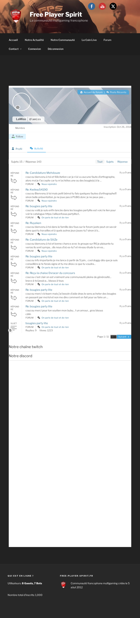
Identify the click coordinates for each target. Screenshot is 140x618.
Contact (14, 48)
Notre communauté (63, 39)
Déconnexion (55, 48)
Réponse (122, 161)
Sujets (110, 161)
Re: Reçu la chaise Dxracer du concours (50, 273)
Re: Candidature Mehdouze (43, 172)
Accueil (13, 39)
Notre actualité (34, 39)
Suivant (122, 336)
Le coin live (89, 39)
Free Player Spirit (56, 14)
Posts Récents (117, 92)
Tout (99, 161)
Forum (107, 39)
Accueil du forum (93, 92)
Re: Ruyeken (33, 223)
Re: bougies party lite (39, 206)
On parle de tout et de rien (55, 217)
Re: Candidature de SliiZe (41, 239)
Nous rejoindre (49, 184)
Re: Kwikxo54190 (37, 189)
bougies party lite (37, 323)
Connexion (34, 48)
